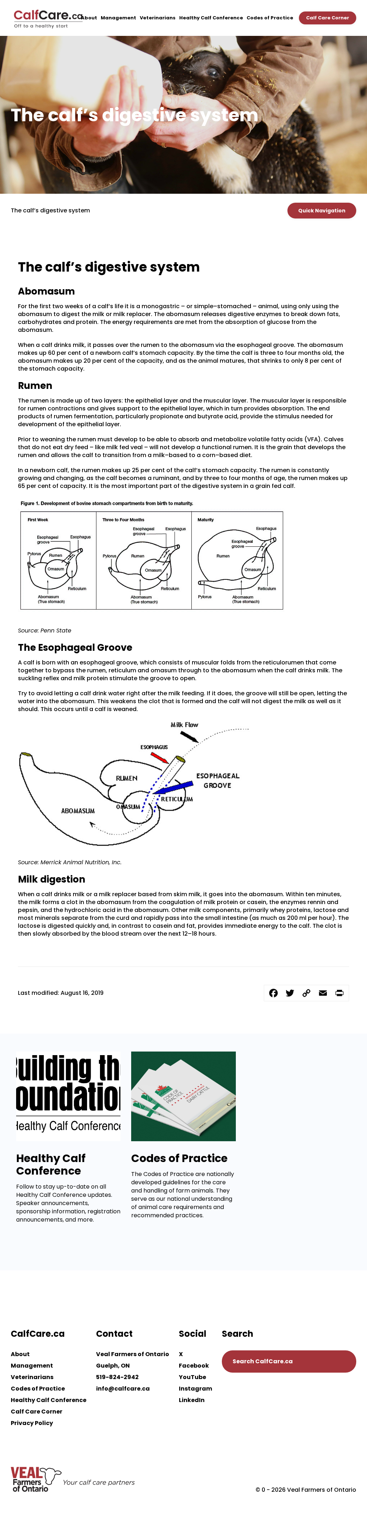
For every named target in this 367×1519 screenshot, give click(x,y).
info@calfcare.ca (123, 1388)
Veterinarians (158, 17)
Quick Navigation (321, 210)
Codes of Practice (270, 17)
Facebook (194, 1366)
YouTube (192, 1377)
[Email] (323, 993)
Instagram (195, 1388)
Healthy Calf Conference (211, 17)
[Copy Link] (306, 993)
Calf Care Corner (327, 17)
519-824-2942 (117, 1377)
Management (118, 17)
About (89, 17)
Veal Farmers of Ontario (132, 1354)
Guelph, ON (113, 1366)
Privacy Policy (32, 1423)
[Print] (339, 993)
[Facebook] (273, 993)
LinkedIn (192, 1400)
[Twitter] (290, 993)
